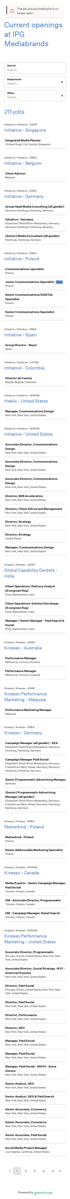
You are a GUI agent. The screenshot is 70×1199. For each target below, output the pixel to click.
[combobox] (7, 84)
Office (10, 93)
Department (14, 79)
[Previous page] (10, 1171)
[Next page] (60, 1171)
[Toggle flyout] (62, 82)
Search (11, 65)
